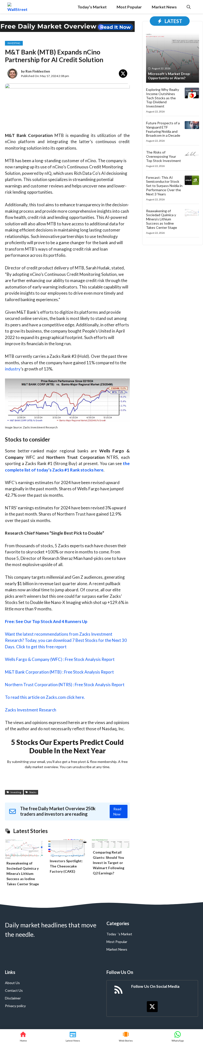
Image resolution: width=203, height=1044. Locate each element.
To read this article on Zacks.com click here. (45, 697)
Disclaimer (13, 998)
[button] (189, 7)
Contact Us (14, 990)
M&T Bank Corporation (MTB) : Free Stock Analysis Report (59, 672)
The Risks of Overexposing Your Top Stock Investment (163, 156)
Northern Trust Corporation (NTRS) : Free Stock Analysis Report (65, 684)
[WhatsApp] (177, 1036)
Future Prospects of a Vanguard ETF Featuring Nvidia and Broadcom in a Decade (163, 129)
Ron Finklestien (37, 71)
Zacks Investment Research (30, 709)
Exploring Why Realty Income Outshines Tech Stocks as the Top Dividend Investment (162, 97)
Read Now (117, 811)
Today (111, 934)
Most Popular (129, 6)
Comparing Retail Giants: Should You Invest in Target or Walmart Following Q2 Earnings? (108, 862)
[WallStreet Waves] (17, 7)
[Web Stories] (126, 1036)
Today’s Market (92, 6)
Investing (13, 43)
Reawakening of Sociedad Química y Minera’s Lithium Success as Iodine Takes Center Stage (22, 873)
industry (13, 368)
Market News (164, 6)
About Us (12, 983)
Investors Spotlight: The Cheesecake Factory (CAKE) (66, 866)
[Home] (23, 1036)
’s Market (125, 934)
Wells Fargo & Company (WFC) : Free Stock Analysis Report (60, 659)
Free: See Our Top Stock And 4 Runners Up (46, 621)
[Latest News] (73, 1036)
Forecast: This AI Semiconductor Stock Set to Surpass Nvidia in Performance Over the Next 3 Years (164, 185)
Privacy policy (15, 1006)
